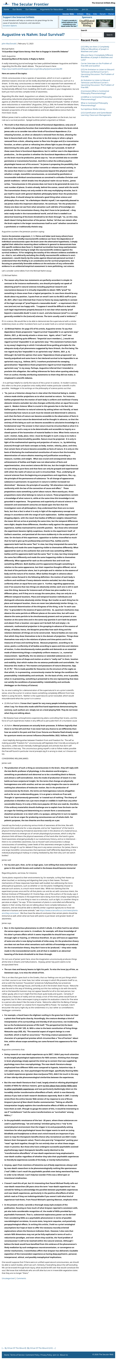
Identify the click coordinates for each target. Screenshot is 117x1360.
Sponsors (87, 17)
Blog (88, 14)
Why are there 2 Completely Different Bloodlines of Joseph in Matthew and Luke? (97, 57)
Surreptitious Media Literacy (93, 109)
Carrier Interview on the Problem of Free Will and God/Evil (96, 64)
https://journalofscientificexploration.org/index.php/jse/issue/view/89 (32, 69)
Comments (21, 1278)
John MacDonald (9, 43)
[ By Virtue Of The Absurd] (14, 1348)
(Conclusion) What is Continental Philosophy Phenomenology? (95, 92)
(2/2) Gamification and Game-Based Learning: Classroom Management (96, 113)
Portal (111, 14)
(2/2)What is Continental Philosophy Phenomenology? (96, 98)
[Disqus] (40, 1312)
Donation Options (10, 26)
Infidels (80, 14)
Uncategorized (8, 1278)
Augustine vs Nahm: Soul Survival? (33, 34)
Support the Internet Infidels (18, 17)
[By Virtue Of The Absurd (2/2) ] (41, 1348)
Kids (95, 14)
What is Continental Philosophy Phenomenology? (94, 104)
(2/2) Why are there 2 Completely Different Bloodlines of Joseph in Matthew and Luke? (95, 49)
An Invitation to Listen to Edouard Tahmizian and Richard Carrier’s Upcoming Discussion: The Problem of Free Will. (97, 84)
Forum (103, 14)
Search (84, 30)
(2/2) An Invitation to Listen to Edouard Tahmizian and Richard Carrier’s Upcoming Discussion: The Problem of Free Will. (97, 73)
